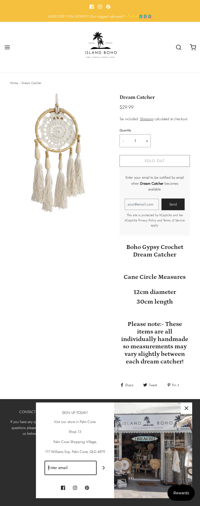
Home (14, 83)
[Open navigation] (7, 47)
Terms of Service (174, 220)
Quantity (125, 130)
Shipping (146, 118)
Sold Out (155, 160)
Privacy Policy (147, 220)
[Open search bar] (178, 47)
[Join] (104, 468)
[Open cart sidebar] (193, 47)
